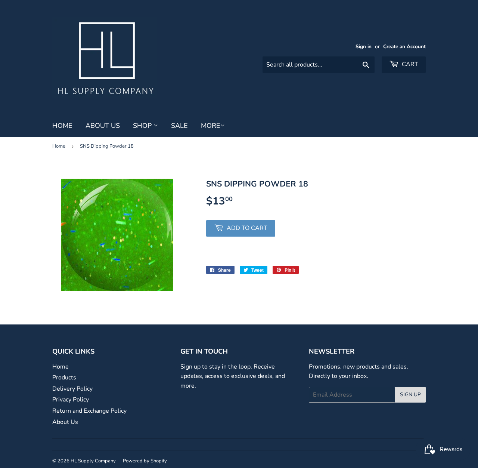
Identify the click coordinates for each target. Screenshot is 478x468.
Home (62, 125)
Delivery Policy (72, 389)
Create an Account (404, 46)
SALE (179, 125)
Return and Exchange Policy (89, 411)
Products (64, 377)
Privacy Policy (70, 399)
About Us (103, 125)
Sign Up (410, 394)
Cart (409, 64)
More (210, 125)
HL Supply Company (93, 461)
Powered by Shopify (145, 461)
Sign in (364, 46)
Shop (143, 125)
